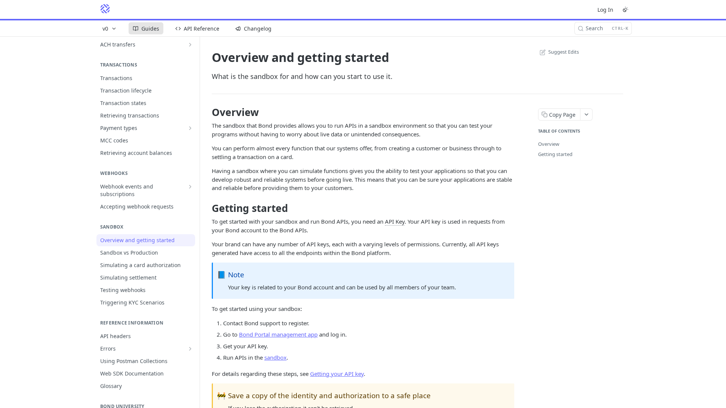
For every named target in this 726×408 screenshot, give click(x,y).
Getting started (555, 154)
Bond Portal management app (278, 334)
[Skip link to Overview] (206, 112)
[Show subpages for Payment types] (190, 128)
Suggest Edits (563, 51)
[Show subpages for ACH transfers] (190, 45)
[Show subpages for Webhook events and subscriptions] (190, 187)
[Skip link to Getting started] (206, 208)
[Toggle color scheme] (625, 9)
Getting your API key (337, 373)
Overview (548, 144)
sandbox (275, 357)
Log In (605, 9)
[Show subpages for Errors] (190, 349)
